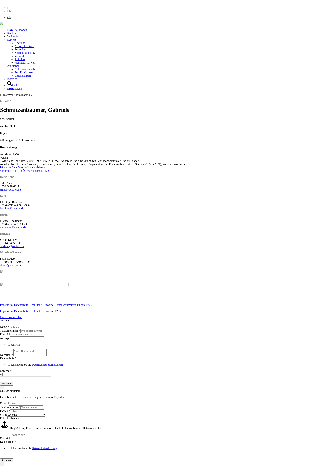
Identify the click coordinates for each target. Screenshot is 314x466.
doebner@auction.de (12, 246)
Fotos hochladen (9, 418)
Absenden (6, 383)
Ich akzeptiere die (34, 448)
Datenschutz (21, 304)
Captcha (6, 370)
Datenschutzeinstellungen (70, 304)
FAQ (89, 304)
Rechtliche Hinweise (42, 304)
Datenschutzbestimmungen (47, 364)
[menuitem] (160, 30)
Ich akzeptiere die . (37, 364)
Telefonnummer (10, 330)
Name (4, 326)
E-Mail (5, 334)
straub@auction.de (10, 265)
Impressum (6, 304)
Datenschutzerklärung (44, 448)
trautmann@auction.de (13, 227)
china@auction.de (10, 189)
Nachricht (6, 354)
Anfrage (4, 338)
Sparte (3, 414)
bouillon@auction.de (12, 208)
